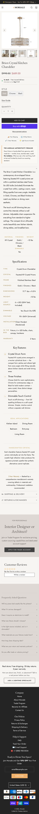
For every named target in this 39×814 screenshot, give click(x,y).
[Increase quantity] (12, 111)
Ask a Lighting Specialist (19, 680)
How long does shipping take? (12, 640)
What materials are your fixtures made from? (17, 635)
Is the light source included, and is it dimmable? (14, 627)
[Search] (31, 7)
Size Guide (6, 100)
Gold (4, 93)
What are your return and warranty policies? (17, 646)
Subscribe (19, 776)
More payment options (19, 131)
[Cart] (36, 7)
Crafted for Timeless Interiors (20, 811)
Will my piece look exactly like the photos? (17, 603)
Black (20, 93)
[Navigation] (2, 7)
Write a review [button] (19, 574)
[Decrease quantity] (4, 111)
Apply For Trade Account (19, 550)
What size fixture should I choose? (14, 621)
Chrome (12, 93)
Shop (32, 2)
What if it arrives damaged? (11, 609)
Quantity (6, 106)
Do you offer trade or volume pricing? (15, 652)
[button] (4, 30)
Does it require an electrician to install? (15, 615)
